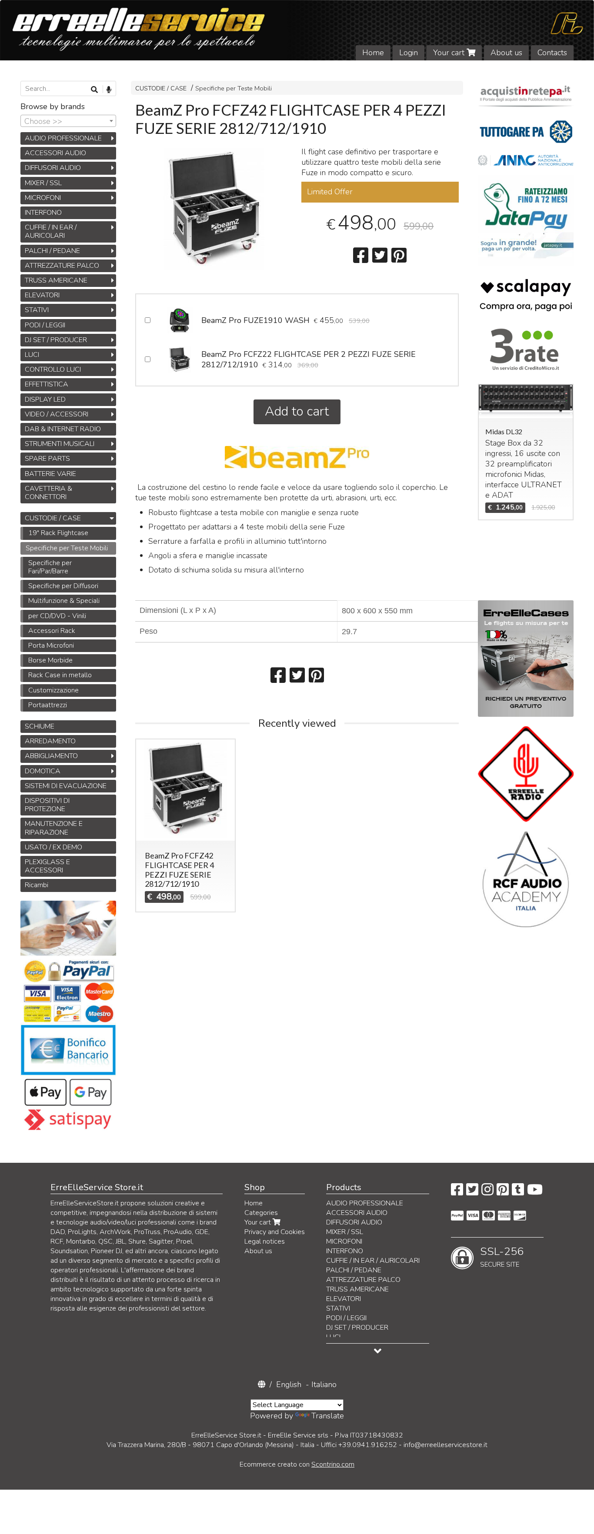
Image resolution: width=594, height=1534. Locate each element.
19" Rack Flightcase (58, 533)
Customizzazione (53, 690)
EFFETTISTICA (46, 384)
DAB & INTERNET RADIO (63, 429)
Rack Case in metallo (60, 675)
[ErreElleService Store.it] (297, 30)
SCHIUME (39, 726)
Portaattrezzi (47, 705)
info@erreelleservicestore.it (445, 1445)
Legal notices (264, 1241)
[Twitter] (472, 1192)
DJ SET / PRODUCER (56, 340)
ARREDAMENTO (50, 741)
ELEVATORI (42, 295)
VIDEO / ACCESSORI (56, 414)
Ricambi (36, 885)
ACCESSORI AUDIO (55, 153)
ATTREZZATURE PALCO (62, 265)
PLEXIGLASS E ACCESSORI (47, 866)
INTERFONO (43, 212)
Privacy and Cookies (274, 1232)
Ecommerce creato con (297, 1464)
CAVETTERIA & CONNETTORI (48, 493)
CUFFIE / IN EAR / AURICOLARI (51, 231)
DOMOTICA (42, 771)
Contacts (552, 52)
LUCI (32, 354)
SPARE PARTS (47, 458)
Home (373, 52)
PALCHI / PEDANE (52, 251)
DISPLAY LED (45, 399)
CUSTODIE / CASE (161, 88)
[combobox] (68, 121)
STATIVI (37, 310)
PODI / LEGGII (45, 325)
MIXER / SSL (43, 183)
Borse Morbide (50, 660)
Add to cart (297, 411)
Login (408, 52)
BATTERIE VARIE (50, 474)
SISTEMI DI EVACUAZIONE (66, 786)
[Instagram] (487, 1192)
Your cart (450, 52)
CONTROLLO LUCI (53, 369)
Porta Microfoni (51, 645)
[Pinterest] (503, 1192)
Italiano (324, 1384)
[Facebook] (457, 1192)
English (288, 1384)
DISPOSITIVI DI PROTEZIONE (47, 805)
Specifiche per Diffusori (63, 586)
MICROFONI (43, 198)
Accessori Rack (51, 631)
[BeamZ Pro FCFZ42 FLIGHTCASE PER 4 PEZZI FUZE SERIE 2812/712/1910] (214, 209)
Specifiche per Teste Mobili (233, 88)
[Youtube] (535, 1192)
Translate (327, 1416)
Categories (261, 1213)
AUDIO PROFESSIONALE (63, 138)
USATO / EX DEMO (53, 847)
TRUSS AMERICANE (56, 280)
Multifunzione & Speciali (64, 601)
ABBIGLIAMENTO (51, 756)
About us (506, 52)
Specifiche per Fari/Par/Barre (50, 567)
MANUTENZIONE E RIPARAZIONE (54, 828)
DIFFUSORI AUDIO (53, 168)
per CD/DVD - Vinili (57, 616)
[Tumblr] (518, 1192)
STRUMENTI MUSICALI (59, 444)
